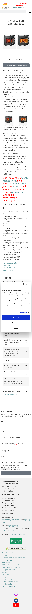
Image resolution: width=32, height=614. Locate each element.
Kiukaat (4, 572)
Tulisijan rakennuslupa (10, 582)
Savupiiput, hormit (8, 570)
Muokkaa (15, 323)
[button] (30, 12)
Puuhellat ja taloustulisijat (11, 567)
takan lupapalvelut (15, 179)
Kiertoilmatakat (7, 553)
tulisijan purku (19, 183)
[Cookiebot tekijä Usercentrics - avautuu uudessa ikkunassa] (23, 284)
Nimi (3, 432)
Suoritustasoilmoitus (10, 263)
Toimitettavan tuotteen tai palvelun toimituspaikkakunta (13, 444)
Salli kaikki (16, 317)
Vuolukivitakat (7, 562)
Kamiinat (5, 555)
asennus (18, 186)
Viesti (3, 421)
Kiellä (16, 328)
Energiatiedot (8, 265)
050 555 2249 (13, 526)
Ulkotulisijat (6, 574)
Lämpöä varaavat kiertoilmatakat (14, 558)
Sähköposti (5, 451)
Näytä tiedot (23, 312)
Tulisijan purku (7, 579)
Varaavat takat (7, 560)
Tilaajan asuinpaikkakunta (10, 437)
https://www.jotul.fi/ (10, 394)
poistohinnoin (18, 7)
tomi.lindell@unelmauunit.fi (12, 520)
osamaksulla (18, 192)
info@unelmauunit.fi (18, 534)
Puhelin (4, 456)
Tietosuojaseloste (8, 586)
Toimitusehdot (7, 584)
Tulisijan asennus (8, 577)
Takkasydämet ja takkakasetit (12, 565)
